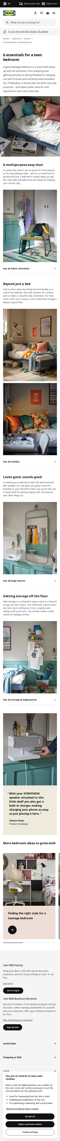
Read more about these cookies (22, 1108)
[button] (30, 226)
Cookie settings (30, 1132)
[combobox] (29, 22)
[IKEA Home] (9, 13)
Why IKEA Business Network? (18, 1020)
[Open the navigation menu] (54, 13)
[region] (30, 1105)
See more (8, 983)
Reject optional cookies (30, 1124)
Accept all (30, 1116)
